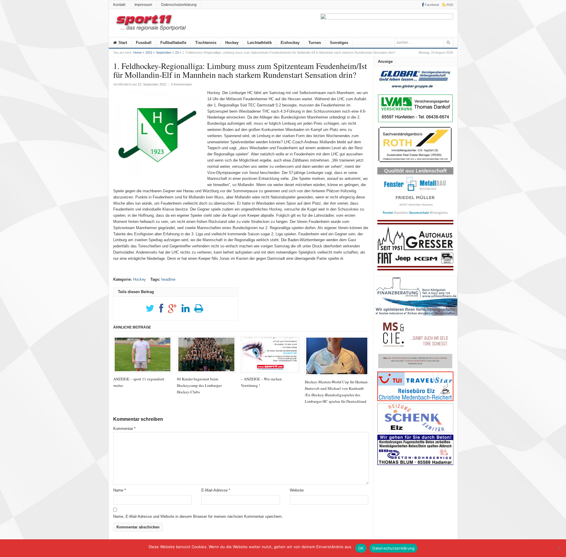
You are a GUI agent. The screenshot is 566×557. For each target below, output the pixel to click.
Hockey (231, 42)
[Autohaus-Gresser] (415, 269)
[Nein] (559, 548)
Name (119, 490)
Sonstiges (339, 42)
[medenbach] (415, 399)
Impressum (143, 5)
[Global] (415, 90)
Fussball (144, 42)
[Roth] (415, 164)
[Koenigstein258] (416, 318)
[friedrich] (386, 18)
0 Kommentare (181, 84)
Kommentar (124, 428)
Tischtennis (205, 42)
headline (168, 279)
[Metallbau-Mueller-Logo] (415, 216)
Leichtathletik (259, 42)
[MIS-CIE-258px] (415, 368)
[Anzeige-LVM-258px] (415, 121)
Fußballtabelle (173, 42)
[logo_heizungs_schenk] (415, 431)
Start (122, 42)
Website (297, 490)
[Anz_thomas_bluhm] (415, 463)
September (164, 52)
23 (177, 52)
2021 (148, 52)
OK (361, 548)
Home (137, 52)
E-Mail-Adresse (215, 490)
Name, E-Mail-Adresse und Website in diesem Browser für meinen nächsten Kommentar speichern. (198, 516)
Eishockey (290, 42)
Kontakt (119, 5)
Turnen (314, 42)
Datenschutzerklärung (179, 5)
